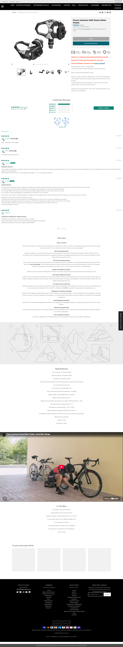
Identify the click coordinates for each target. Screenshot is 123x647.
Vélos (48, 599)
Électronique (48, 595)
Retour (74, 592)
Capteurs (48, 597)
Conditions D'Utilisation (74, 606)
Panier (118, 1)
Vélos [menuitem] (73, 5)
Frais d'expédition (86, 29)
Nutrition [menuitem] (118, 8)
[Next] (68, 64)
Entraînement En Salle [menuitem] (41, 5)
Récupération (48, 604)
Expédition (74, 599)
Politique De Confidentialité (74, 604)
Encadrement (74, 607)
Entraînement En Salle (48, 593)
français (11, 1)
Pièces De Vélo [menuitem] (83, 5)
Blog (74, 613)
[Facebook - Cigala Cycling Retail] (102, 12)
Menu (48, 590)
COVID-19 (74, 615)
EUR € (17, 1)
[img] (5, 136)
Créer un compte (109, 1)
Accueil (14, 12)
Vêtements (48, 606)
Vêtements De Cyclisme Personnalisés (74, 611)
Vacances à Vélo (74, 609)
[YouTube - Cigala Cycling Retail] (107, 12)
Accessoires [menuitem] (95, 5)
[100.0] (57, 121)
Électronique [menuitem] (56, 5)
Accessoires (48, 602)
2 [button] (60, 229)
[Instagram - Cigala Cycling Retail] (105, 12)
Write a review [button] (103, 108)
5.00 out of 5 (24, 107)
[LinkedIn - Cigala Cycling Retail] (110, 12)
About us (74, 593)
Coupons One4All (74, 600)
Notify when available (91, 43)
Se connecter (100, 1)
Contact (74, 590)
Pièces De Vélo (48, 600)
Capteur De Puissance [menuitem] (23, 5)
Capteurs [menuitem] (67, 5)
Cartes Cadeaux (74, 602)
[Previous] (12, 64)
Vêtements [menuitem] (117, 5)
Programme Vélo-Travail (74, 597)
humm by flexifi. (99, 63)
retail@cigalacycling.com (23, 589)
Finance (74, 595)
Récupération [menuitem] (106, 5)
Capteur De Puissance (48, 592)
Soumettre (107, 594)
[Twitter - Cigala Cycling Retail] (100, 12)
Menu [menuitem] (12, 5)
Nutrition (48, 607)
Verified (61, 127)
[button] (52, 104)
